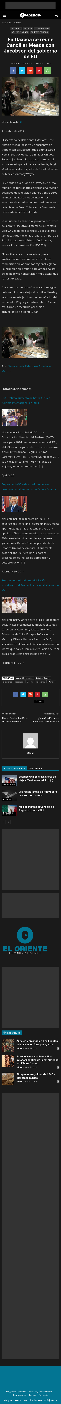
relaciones (40, 682)
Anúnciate (43, 1395)
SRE (20, 122)
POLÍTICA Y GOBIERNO (39, 32)
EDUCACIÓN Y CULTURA (8, 814)
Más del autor (36, 768)
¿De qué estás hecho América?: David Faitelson (46, 720)
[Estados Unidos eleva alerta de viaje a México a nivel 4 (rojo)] (9, 780)
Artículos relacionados (14, 768)
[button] (56, 15)
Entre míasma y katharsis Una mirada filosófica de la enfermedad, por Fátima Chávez (37, 1060)
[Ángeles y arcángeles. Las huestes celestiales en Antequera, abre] (8, 1045)
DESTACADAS (16, 29)
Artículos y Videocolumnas (40, 1391)
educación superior (24, 678)
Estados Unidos (42, 678)
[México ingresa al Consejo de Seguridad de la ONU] (9, 810)
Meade (30, 682)
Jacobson (19, 682)
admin (19, 1048)
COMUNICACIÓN (9, 784)
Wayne (51, 682)
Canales (32, 1395)
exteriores (7, 682)
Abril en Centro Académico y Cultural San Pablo (15, 720)
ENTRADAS (28, 29)
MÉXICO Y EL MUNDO (20, 32)
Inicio (4, 22)
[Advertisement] (30, 5)
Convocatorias (19, 1395)
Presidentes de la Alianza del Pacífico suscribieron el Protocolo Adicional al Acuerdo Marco (30, 585)
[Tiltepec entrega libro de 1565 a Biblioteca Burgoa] (8, 1079)
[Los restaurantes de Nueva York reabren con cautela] (9, 795)
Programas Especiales (16, 1391)
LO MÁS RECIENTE (42, 29)
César (17, 63)
